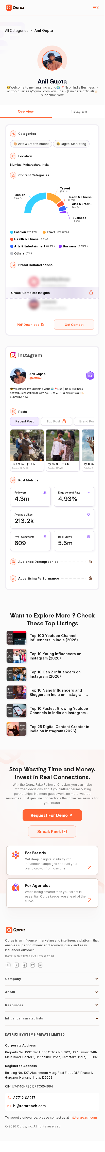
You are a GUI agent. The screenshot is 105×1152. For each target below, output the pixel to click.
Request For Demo (49, 815)
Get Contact (74, 325)
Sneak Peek (49, 831)
